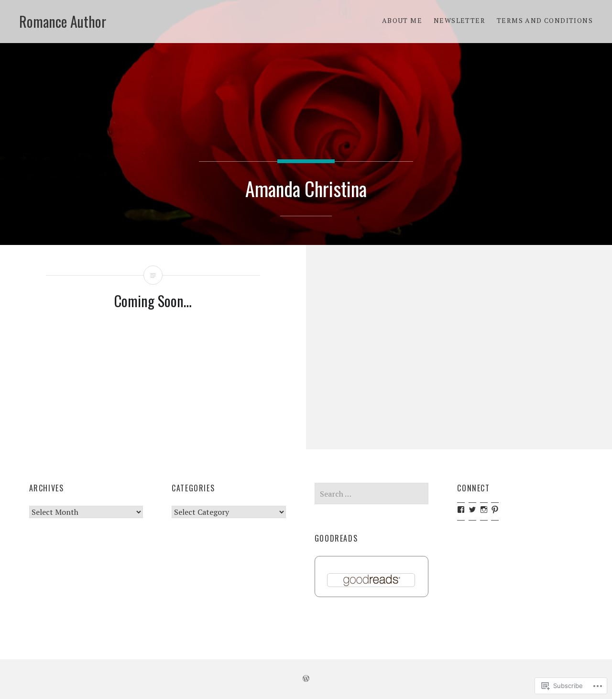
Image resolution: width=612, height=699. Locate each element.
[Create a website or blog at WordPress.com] (306, 678)
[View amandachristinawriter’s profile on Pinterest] (495, 509)
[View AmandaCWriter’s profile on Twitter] (472, 509)
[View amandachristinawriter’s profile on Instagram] (484, 509)
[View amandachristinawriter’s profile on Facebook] (461, 509)
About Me (402, 20)
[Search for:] (372, 494)
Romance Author (62, 21)
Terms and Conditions (545, 20)
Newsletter (459, 20)
